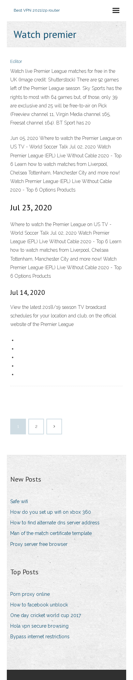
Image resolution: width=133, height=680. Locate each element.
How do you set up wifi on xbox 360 (50, 512)
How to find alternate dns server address (55, 522)
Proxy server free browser (39, 544)
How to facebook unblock (39, 604)
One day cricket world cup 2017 (45, 615)
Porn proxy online (30, 594)
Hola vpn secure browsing (39, 626)
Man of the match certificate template (51, 533)
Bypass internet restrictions (40, 636)
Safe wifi (19, 501)
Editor (16, 61)
